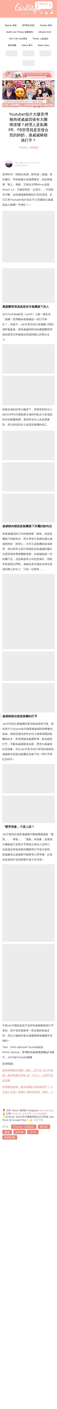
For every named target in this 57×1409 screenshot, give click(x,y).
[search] (52, 10)
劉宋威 (20, 1132)
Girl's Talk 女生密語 (18, 38)
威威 (7, 1132)
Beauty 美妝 (11, 25)
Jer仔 (32, 1132)
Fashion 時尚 (46, 25)
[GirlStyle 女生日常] (28, 8)
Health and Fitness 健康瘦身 (19, 32)
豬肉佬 (44, 1126)
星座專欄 (12, 45)
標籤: (6, 1126)
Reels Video (43, 45)
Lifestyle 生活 (44, 32)
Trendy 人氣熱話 (40, 38)
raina (21, 162)
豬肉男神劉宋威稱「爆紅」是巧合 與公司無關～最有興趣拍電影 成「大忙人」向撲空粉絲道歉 (27, 1075)
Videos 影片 (27, 45)
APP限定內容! (28, 25)
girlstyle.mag (46, 1110)
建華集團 (10, 1137)
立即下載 (38, 1119)
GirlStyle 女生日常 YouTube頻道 (29, 1113)
